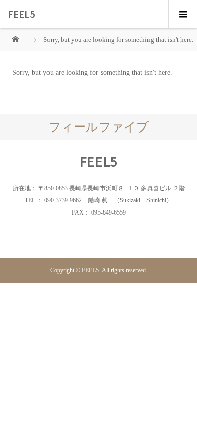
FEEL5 (21, 13)
